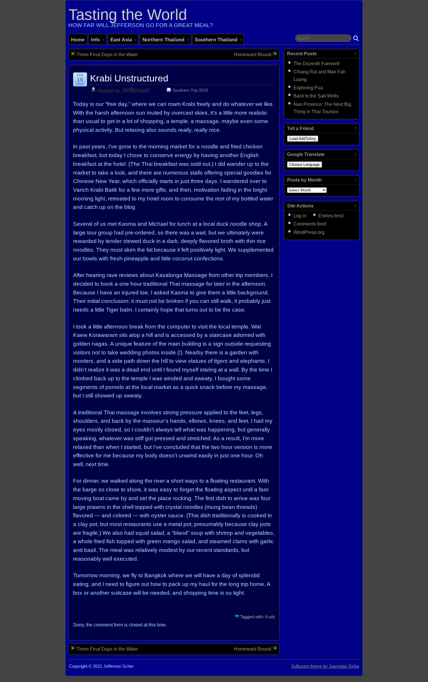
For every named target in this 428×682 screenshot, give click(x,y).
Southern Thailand (216, 39)
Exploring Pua (308, 87)
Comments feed (309, 223)
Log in (299, 215)
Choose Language (304, 164)
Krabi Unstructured (129, 78)
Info (95, 39)
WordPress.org (308, 232)
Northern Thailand (163, 39)
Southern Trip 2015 (190, 90)
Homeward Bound (252, 54)
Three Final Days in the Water (107, 54)
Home (77, 39)
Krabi (270, 616)
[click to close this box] (355, 53)
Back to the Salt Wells (316, 95)
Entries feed (331, 215)
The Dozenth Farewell (316, 63)
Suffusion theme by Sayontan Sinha (325, 666)
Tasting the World (127, 14)
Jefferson (136, 90)
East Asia (121, 39)
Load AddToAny (302, 138)
